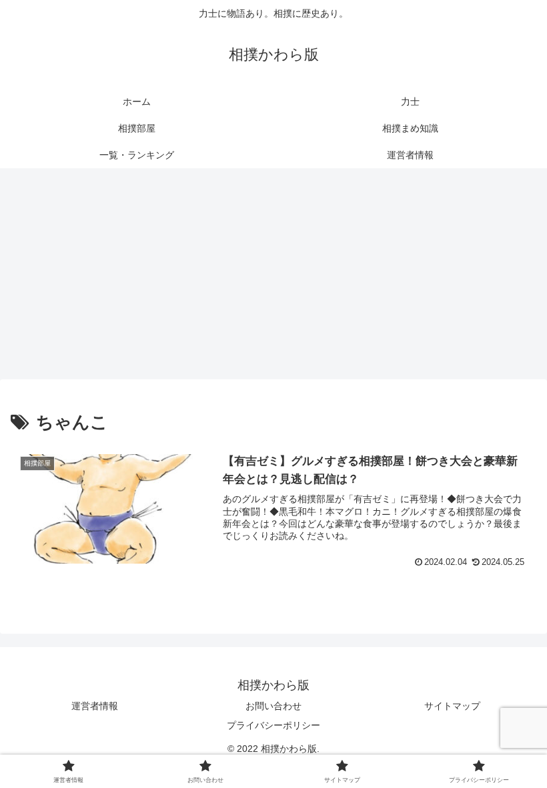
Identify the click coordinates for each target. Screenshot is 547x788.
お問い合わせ (273, 706)
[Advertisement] (273, 277)
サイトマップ (452, 706)
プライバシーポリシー (273, 725)
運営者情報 (94, 706)
